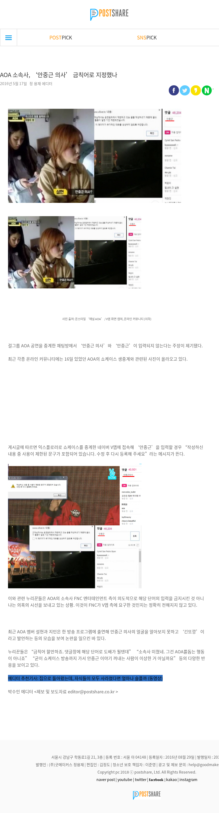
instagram (188, 779)
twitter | (141, 779)
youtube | (126, 779)
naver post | (106, 779)
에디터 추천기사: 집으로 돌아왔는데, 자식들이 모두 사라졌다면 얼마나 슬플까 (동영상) (85, 678)
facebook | (157, 780)
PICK (60, 37)
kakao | (172, 779)
